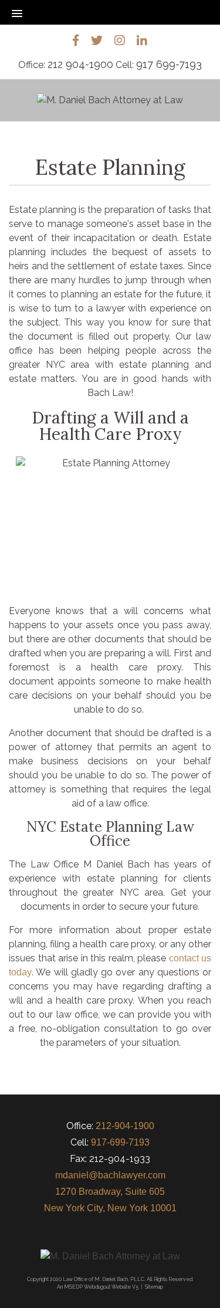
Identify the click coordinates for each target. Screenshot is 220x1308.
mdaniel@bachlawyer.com (110, 1175)
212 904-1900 (80, 64)
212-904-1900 (125, 1126)
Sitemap (154, 1287)
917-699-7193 (120, 1142)
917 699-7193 (169, 64)
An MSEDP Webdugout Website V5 (97, 1287)
